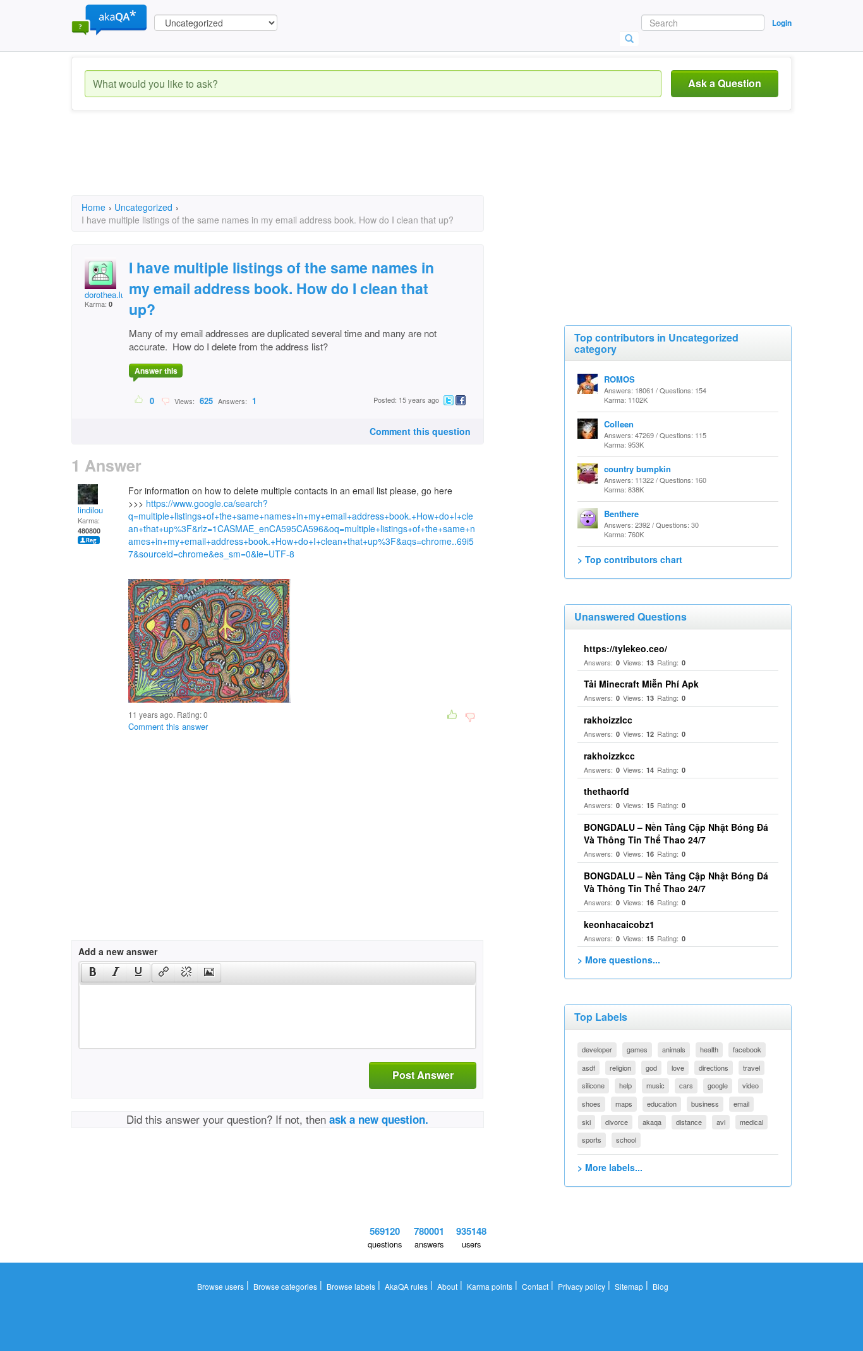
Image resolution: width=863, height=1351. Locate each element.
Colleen (619, 424)
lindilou (90, 510)
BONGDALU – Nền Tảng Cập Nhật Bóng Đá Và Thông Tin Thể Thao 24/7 (676, 833)
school (626, 1139)
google (718, 1085)
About (447, 1286)
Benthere (621, 514)
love (678, 1067)
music (655, 1085)
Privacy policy (581, 1286)
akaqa (652, 1122)
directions (713, 1067)
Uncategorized (143, 207)
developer (597, 1049)
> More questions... (618, 959)
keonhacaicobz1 (619, 924)
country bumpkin (637, 469)
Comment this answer (168, 726)
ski (586, 1122)
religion (620, 1067)
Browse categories (285, 1286)
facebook (747, 1049)
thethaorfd (606, 791)
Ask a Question (724, 83)
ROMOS (619, 379)
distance (689, 1122)
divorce (616, 1122)
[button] (92, 972)
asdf (588, 1067)
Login (782, 22)
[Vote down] (165, 400)
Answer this (156, 370)
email (741, 1103)
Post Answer (423, 1075)
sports (591, 1139)
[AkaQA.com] (109, 19)
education (662, 1103)
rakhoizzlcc (608, 719)
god (651, 1067)
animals (673, 1049)
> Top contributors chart (629, 559)
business (705, 1103)
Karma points (489, 1286)
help (625, 1085)
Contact (535, 1286)
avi (720, 1122)
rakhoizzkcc (609, 755)
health (709, 1049)
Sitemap (629, 1286)
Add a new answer (117, 951)
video (750, 1085)
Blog (660, 1286)
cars (686, 1085)
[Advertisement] (301, 164)
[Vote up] (139, 400)
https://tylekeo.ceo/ (625, 648)
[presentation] (92, 973)
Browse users (220, 1286)
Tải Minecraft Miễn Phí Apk (641, 683)
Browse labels (351, 1286)
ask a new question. (378, 1119)
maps (623, 1103)
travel (751, 1067)
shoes (591, 1103)
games (637, 1049)
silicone (593, 1085)
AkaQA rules (406, 1286)
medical (751, 1122)
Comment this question (420, 431)
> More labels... (610, 1167)
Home (93, 207)
